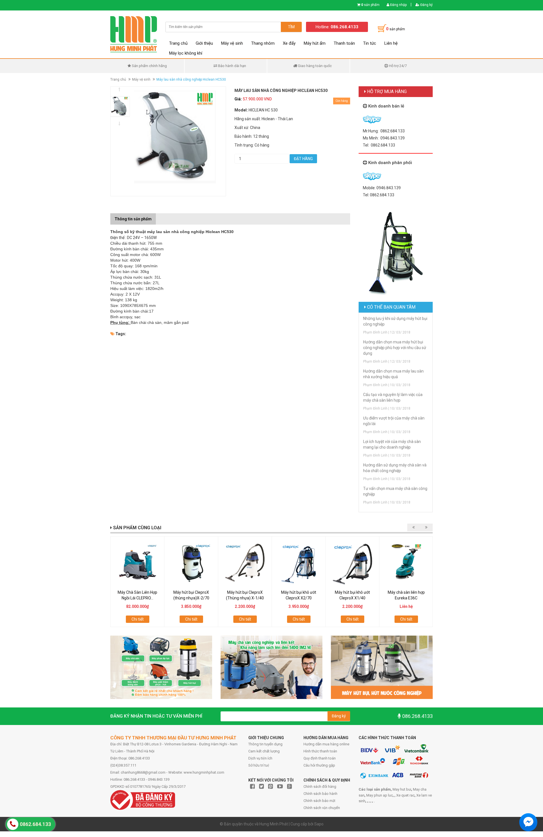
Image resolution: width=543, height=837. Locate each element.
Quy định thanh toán (319, 758)
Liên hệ (391, 43)
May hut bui (402, 789)
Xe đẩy (289, 43)
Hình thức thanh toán (320, 751)
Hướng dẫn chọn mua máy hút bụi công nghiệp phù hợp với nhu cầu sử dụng (394, 348)
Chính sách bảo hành (320, 793)
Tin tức (369, 43)
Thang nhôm (263, 43)
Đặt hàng (303, 158)
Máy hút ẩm (315, 43)
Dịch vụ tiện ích (260, 758)
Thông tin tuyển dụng (265, 744)
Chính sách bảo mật (319, 801)
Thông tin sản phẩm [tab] (133, 219)
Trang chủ (178, 43)
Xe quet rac (405, 795)
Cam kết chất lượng (264, 751)
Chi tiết (138, 619)
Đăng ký (426, 5)
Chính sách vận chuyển (321, 808)
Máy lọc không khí (185, 53)
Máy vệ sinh (232, 43)
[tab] (160, 216)
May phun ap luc (379, 795)
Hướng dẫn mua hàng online (326, 744)
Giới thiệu (204, 43)
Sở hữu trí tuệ (258, 765)
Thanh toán (344, 43)
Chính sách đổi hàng (319, 786)
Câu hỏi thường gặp (319, 765)
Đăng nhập (398, 5)
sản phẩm (370, 5)
